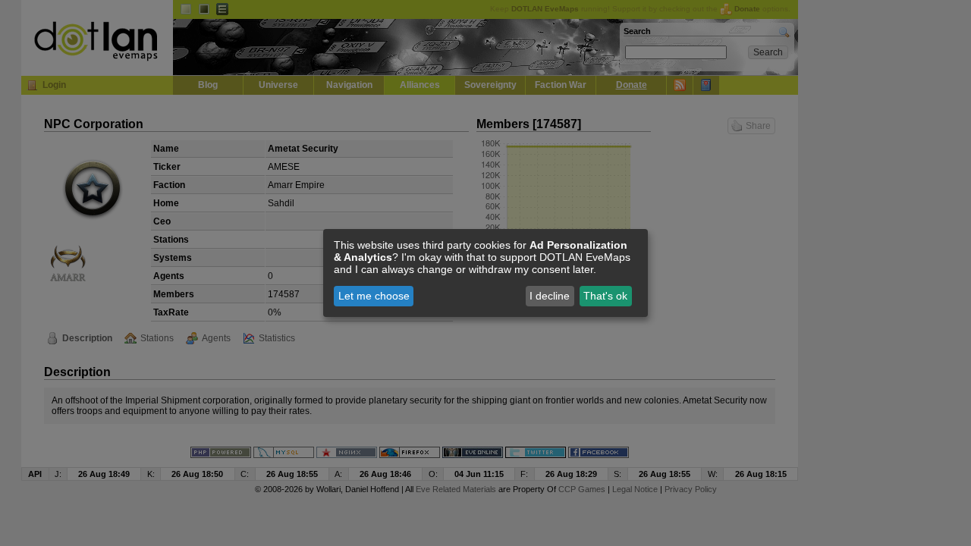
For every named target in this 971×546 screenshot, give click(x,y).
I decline (549, 296)
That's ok (605, 296)
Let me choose (374, 296)
